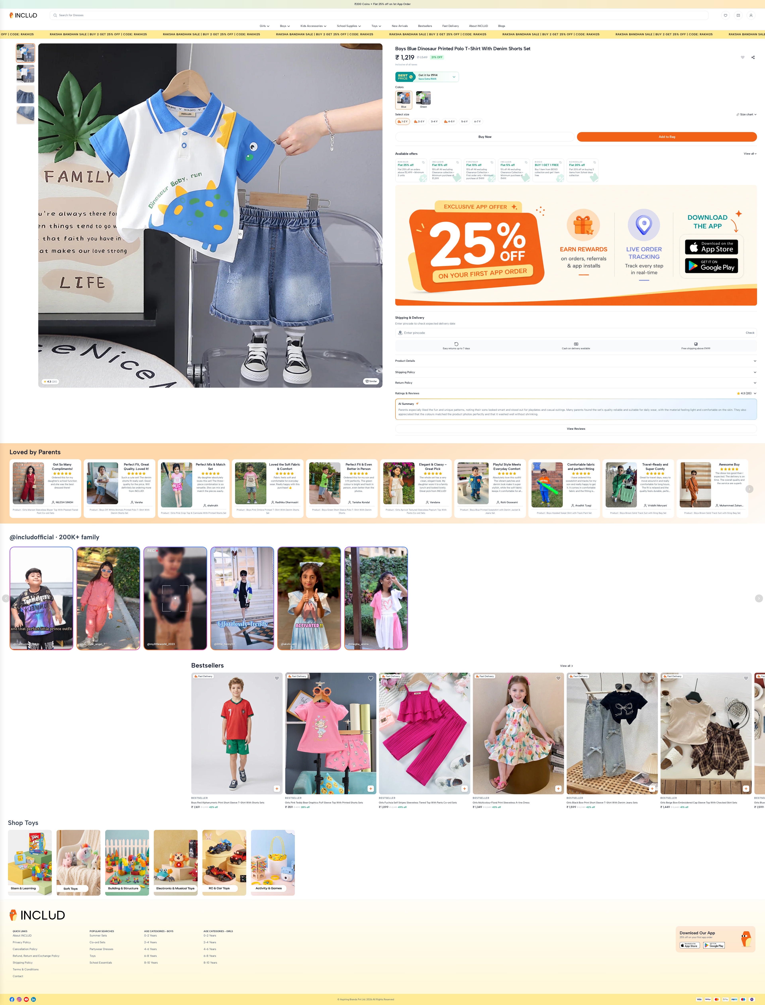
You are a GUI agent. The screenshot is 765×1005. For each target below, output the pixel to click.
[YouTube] (26, 999)
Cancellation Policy (25, 949)
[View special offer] (576, 245)
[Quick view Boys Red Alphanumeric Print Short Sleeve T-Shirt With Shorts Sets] (277, 788)
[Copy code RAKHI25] (423, 162)
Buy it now (485, 137)
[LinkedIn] (33, 999)
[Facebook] (12, 999)
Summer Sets (98, 935)
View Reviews (576, 428)
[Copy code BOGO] (560, 162)
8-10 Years (151, 962)
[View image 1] (25, 53)
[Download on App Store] (690, 945)
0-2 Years (150, 935)
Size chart (746, 114)
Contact (18, 976)
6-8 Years (150, 956)
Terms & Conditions (26, 969)
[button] (427, 77)
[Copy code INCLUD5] (526, 162)
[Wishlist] (725, 15)
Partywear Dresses (101, 949)
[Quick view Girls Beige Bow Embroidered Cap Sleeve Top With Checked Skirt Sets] (746, 788)
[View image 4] (25, 115)
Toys (93, 956)
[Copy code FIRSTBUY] (492, 162)
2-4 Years (150, 942)
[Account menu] (751, 15)
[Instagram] (19, 999)
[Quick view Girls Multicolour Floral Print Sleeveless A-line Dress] (558, 788)
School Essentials (101, 962)
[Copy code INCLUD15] (458, 162)
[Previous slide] (16, 489)
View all (749, 153)
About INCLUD (22, 935)
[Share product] (753, 57)
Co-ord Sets (97, 942)
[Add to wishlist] (743, 57)
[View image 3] (25, 94)
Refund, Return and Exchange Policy (36, 956)
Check (750, 332)
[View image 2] (25, 73)
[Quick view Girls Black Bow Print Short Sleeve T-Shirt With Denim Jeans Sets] (652, 788)
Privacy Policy (22, 942)
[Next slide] (749, 489)
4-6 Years (150, 949)
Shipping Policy (22, 962)
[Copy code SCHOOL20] (595, 162)
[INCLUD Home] (23, 15)
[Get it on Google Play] (714, 945)
